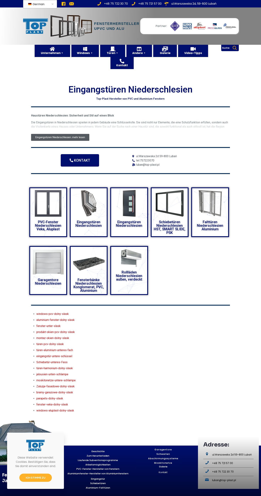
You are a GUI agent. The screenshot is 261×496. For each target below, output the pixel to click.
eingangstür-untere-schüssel (54, 356)
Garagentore (163, 449)
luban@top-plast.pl (224, 480)
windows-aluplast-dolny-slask (55, 410)
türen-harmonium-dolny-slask (54, 368)
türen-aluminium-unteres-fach (54, 350)
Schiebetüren (98, 483)
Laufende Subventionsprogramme (98, 460)
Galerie (163, 466)
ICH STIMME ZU (35, 477)
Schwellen (163, 454)
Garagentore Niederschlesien (48, 282)
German (38, 4)
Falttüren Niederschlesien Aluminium (210, 225)
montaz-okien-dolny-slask (52, 338)
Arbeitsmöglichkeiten (97, 464)
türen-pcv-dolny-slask (50, 344)
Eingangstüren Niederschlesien (88, 224)
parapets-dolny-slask (49, 398)
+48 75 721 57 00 (222, 463)
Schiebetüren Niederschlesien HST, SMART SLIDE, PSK (169, 227)
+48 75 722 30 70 (223, 471)
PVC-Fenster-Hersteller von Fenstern (97, 469)
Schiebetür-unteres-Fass (51, 362)
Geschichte (98, 451)
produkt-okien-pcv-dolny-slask (55, 332)
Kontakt (163, 472)
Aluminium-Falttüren (98, 487)
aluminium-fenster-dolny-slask (55, 320)
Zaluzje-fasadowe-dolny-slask (55, 386)
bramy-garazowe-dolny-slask (54, 392)
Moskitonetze (163, 463)
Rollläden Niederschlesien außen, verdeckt (129, 275)
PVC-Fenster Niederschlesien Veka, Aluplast (48, 225)
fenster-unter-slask (48, 326)
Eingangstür (98, 479)
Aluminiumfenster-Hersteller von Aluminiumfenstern (97, 473)
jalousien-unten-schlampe (52, 374)
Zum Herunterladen (98, 455)
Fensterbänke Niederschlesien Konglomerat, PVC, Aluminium (89, 285)
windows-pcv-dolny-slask (52, 314)
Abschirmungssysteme (163, 458)
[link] (175, 26)
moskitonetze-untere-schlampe (56, 380)
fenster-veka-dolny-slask (52, 404)
